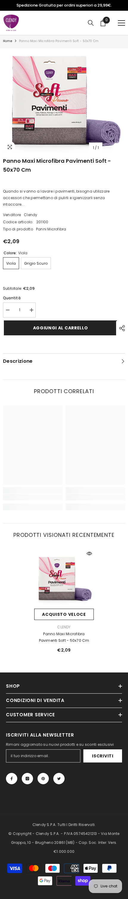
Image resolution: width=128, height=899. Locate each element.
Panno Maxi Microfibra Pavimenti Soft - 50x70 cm (64, 637)
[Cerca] (90, 23)
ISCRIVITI (102, 756)
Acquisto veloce (64, 614)
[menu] (121, 23)
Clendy (30, 214)
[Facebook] (11, 778)
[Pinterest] (43, 778)
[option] (64, 5)
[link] (33, 497)
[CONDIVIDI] (120, 328)
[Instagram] (27, 778)
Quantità (12, 297)
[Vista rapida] (89, 553)
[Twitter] (59, 778)
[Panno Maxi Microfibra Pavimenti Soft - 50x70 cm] (64, 579)
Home (7, 41)
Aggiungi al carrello (59, 328)
